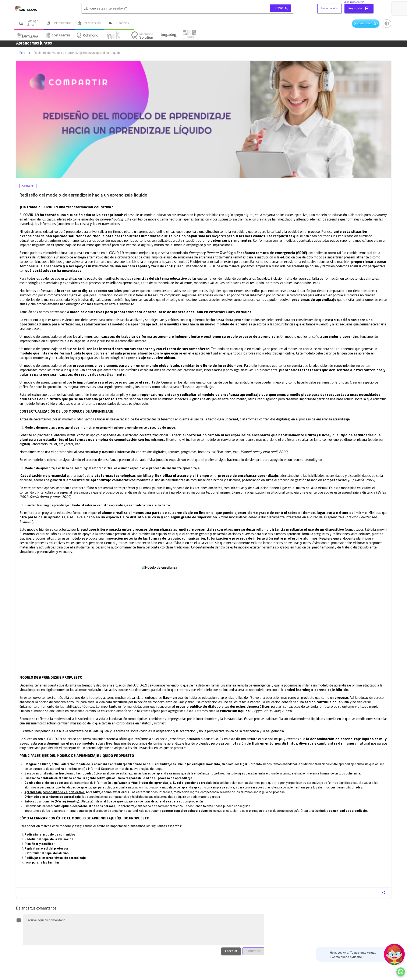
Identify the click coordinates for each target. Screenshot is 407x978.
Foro (22, 52)
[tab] (27, 35)
